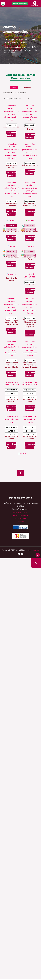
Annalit (36, 550)
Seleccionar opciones (11, 133)
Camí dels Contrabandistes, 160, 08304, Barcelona (20, 503)
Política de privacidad (20, 515)
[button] (3, 4)
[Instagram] (22, 554)
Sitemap (20, 521)
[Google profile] (19, 554)
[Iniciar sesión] (35, 3)
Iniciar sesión (34, 5)
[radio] (11, 125)
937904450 (20, 506)
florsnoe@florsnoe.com (20, 509)
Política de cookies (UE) (20, 513)
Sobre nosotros (20, 518)
